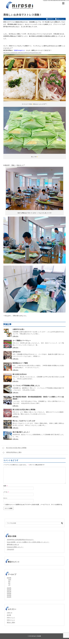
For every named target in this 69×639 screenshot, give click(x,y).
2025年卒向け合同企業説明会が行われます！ (20, 539)
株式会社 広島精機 (36, 636)
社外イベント (11, 620)
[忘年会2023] (7, 355)
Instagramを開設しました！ (15, 547)
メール (6, 492)
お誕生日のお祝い (19, 329)
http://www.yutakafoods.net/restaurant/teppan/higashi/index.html (22, 52)
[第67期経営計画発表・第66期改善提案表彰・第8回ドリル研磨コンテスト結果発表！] (7, 400)
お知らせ (9, 612)
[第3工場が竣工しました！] (7, 435)
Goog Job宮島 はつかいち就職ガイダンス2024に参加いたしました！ (28, 542)
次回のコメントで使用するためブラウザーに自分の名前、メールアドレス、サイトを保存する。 (34, 504)
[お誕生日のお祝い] (7, 333)
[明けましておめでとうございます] (7, 424)
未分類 (9, 615)
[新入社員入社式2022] (7, 378)
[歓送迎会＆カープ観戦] (7, 366)
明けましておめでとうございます (24, 421)
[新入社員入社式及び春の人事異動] (7, 413)
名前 (5, 485)
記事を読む (16, 336)
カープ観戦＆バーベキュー (22, 340)
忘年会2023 (17, 352)
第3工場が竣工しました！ (21, 432)
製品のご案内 (11, 622)
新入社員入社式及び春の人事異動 (24, 409)
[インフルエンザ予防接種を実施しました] (7, 389)
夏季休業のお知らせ (13, 544)
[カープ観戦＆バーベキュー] (7, 344)
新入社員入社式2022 (20, 374)
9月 (9, 581)
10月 (9, 579)
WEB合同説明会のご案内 (13, 452)
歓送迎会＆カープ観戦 (20, 363)
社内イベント (61, 19)
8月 (9, 583)
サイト (5, 498)
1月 (9, 585)
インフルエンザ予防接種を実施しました (26, 385)
